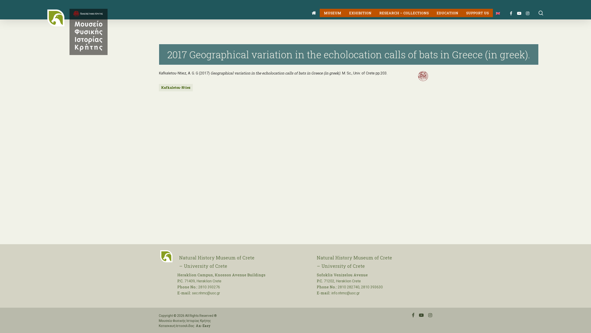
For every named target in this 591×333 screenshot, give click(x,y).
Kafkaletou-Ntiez (175, 87)
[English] (496, 13)
